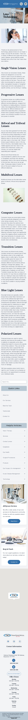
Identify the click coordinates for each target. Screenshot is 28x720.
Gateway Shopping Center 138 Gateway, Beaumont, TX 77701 (14, 655)
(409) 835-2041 (14, 663)
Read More (14, 521)
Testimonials (6, 411)
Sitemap (8, 715)
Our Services (6, 400)
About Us (5, 395)
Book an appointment (14, 673)
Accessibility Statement (13, 714)
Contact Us (6, 416)
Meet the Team (7, 405)
